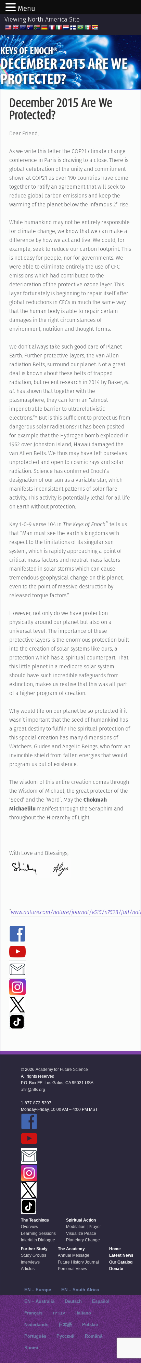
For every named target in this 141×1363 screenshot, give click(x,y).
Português (35, 1336)
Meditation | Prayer (83, 1226)
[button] (11, 7)
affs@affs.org (33, 1089)
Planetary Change (83, 1240)
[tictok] (17, 1026)
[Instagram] (17, 992)
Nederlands (36, 1324)
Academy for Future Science (62, 1069)
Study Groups (33, 1255)
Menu (26, 8)
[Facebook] (17, 939)
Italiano (83, 1313)
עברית (59, 1313)
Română (93, 1336)
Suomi (31, 1347)
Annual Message (73, 1255)
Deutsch (73, 1301)
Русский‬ (65, 1336)
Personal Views (72, 1268)
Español (101, 1301)
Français (33, 1313)
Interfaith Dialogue (38, 1240)
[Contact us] (17, 974)
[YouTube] (17, 957)
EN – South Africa (80, 1289)
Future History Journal (78, 1262)
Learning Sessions (38, 1233)
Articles (28, 1268)
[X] (17, 1009)
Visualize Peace (81, 1233)
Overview (29, 1226)
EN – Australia (39, 1301)
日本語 (65, 1324)
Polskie (90, 1324)
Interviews (30, 1262)
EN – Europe (37, 1289)
